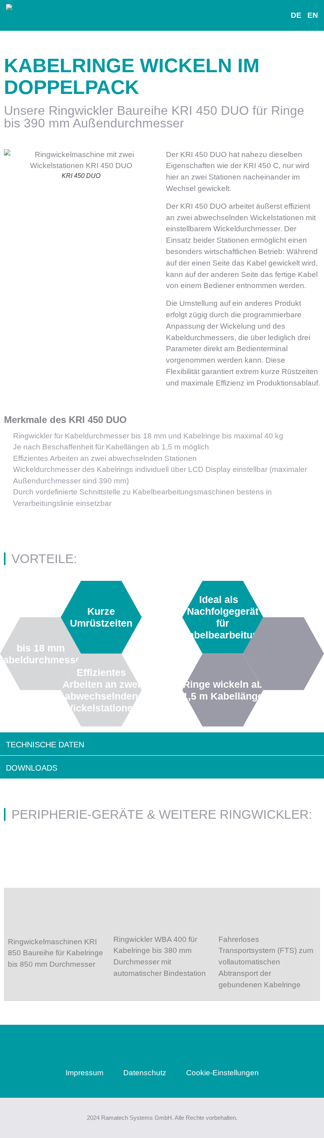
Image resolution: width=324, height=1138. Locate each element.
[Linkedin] (162, 1049)
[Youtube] (200, 1049)
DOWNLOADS (31, 768)
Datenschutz (144, 1073)
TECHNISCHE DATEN (45, 744)
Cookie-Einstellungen (222, 1073)
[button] (149, 15)
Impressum (85, 1073)
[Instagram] (123, 1049)
